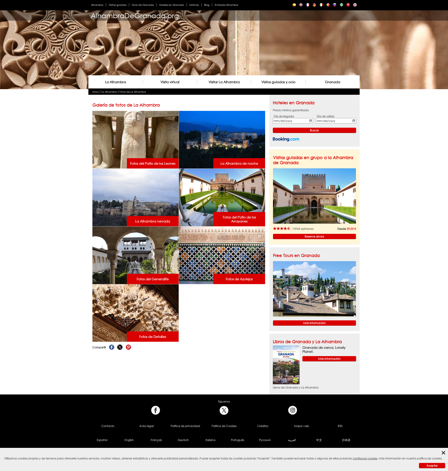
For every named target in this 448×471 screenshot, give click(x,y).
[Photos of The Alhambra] (301, 5)
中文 (319, 440)
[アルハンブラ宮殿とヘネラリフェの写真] (355, 5)
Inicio (95, 91)
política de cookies (429, 458)
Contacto (107, 426)
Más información (314, 323)
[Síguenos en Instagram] (292, 410)
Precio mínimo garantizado (291, 110)
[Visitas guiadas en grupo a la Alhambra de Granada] (314, 196)
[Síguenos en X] (224, 410)
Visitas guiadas (117, 4)
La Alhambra (115, 82)
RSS (340, 426)
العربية (292, 440)
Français (156, 440)
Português (237, 440)
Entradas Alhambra (226, 4)
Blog (206, 4)
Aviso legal (146, 426)
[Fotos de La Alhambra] (294, 5)
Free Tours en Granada (296, 255)
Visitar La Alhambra (224, 82)
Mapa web (301, 426)
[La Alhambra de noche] (222, 139)
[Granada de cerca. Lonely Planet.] (286, 364)
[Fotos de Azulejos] (222, 255)
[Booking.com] (286, 139)
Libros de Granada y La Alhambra (307, 341)
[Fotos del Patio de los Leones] (135, 139)
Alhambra (97, 4)
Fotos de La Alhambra (133, 91)
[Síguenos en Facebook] (155, 410)
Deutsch (183, 440)
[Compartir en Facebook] (111, 347)
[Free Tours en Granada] (314, 288)
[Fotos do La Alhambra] (328, 5)
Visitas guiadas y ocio (278, 82)
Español (102, 440)
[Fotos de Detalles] (135, 313)
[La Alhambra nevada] (135, 197)
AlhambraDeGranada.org (135, 15)
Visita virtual (169, 82)
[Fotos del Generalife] (135, 255)
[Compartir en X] (120, 347)
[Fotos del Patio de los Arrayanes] (222, 197)
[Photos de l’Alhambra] (308, 5)
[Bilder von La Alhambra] (314, 5)
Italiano (210, 440)
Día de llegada (284, 116)
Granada (332, 82)
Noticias (194, 4)
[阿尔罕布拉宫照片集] (348, 5)
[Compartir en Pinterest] (128, 347)
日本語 (346, 440)
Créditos (262, 426)
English (129, 440)
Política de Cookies (224, 426)
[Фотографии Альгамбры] (335, 5)
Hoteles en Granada (171, 4)
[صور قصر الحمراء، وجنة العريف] (341, 5)
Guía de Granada (143, 4)
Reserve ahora (314, 236)
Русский (265, 440)
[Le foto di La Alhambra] (321, 5)
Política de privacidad (185, 426)
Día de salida (325, 116)
